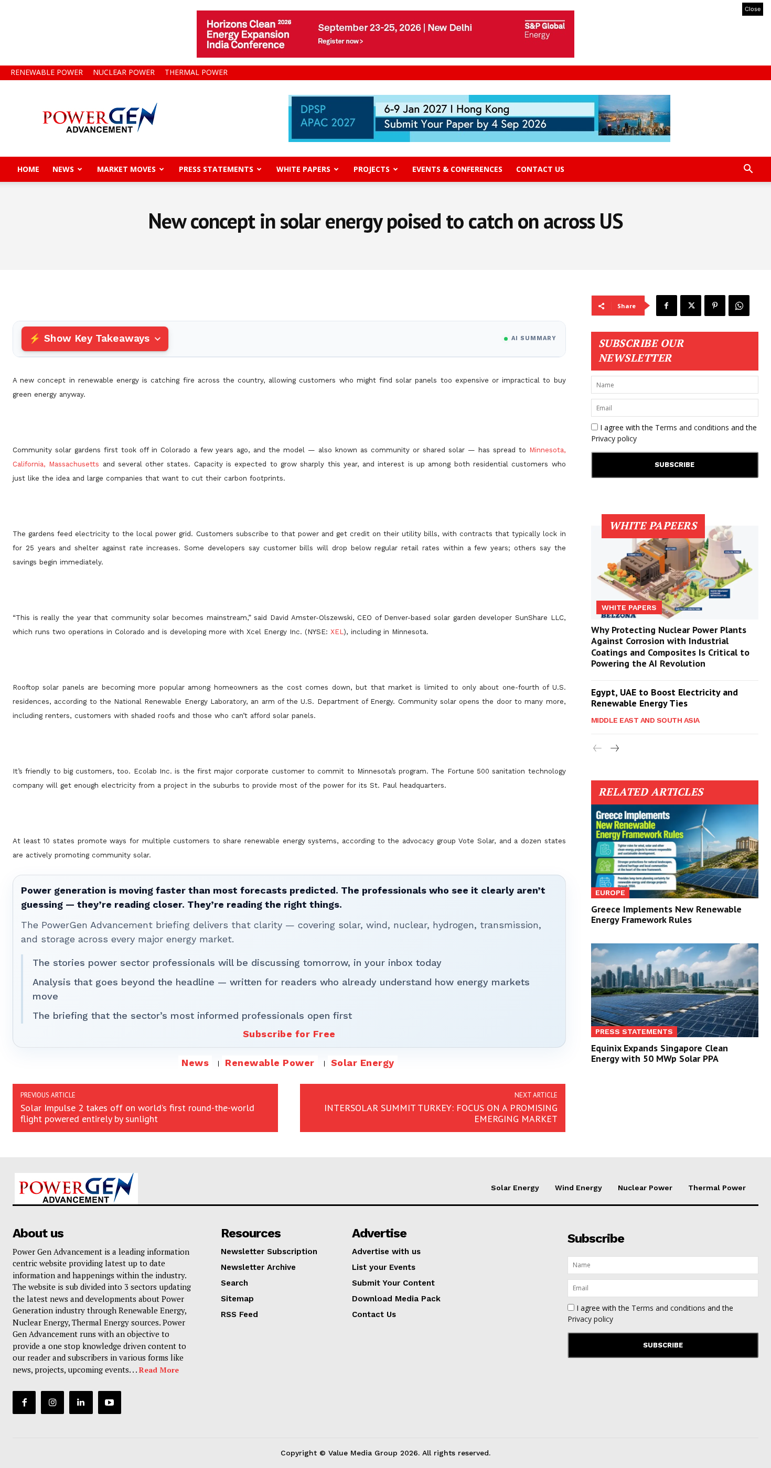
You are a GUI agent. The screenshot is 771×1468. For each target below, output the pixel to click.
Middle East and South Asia (645, 720)
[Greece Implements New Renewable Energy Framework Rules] (675, 851)
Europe (610, 892)
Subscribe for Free (289, 1033)
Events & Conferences (457, 169)
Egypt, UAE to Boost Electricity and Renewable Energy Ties (664, 698)
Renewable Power (46, 72)
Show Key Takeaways (96, 338)
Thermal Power (196, 72)
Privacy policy (614, 438)
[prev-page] (597, 748)
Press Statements (216, 169)
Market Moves (126, 169)
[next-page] (614, 748)
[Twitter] (690, 305)
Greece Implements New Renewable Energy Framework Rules (666, 914)
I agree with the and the (674, 432)
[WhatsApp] (739, 305)
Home (28, 169)
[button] (748, 170)
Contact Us (540, 169)
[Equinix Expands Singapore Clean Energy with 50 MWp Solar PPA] (675, 990)
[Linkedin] (80, 1402)
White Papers (303, 169)
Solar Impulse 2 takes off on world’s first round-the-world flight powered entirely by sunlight (137, 1113)
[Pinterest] (714, 305)
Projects (372, 169)
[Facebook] (666, 305)
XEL (337, 632)
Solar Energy (362, 1062)
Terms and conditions (692, 427)
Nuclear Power (124, 72)
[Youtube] (109, 1402)
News (63, 169)
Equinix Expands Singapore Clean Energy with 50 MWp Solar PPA (659, 1053)
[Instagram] (52, 1402)
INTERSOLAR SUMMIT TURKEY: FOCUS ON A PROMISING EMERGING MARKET (441, 1113)
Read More (159, 1370)
